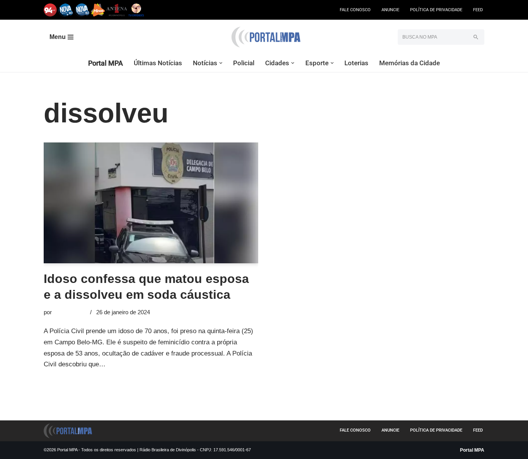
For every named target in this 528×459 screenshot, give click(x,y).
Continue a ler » (130, 364)
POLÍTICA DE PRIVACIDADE (436, 9)
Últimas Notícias (158, 63)
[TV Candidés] (136, 10)
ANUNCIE (390, 9)
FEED (478, 9)
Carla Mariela (70, 312)
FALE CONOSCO (355, 9)
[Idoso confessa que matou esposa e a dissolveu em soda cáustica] (151, 202)
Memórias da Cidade (409, 63)
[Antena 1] (116, 10)
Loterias (356, 63)
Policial (243, 63)
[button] (221, 63)
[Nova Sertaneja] (82, 10)
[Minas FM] (98, 10)
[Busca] (475, 37)
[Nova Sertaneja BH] (65, 10)
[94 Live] (50, 10)
